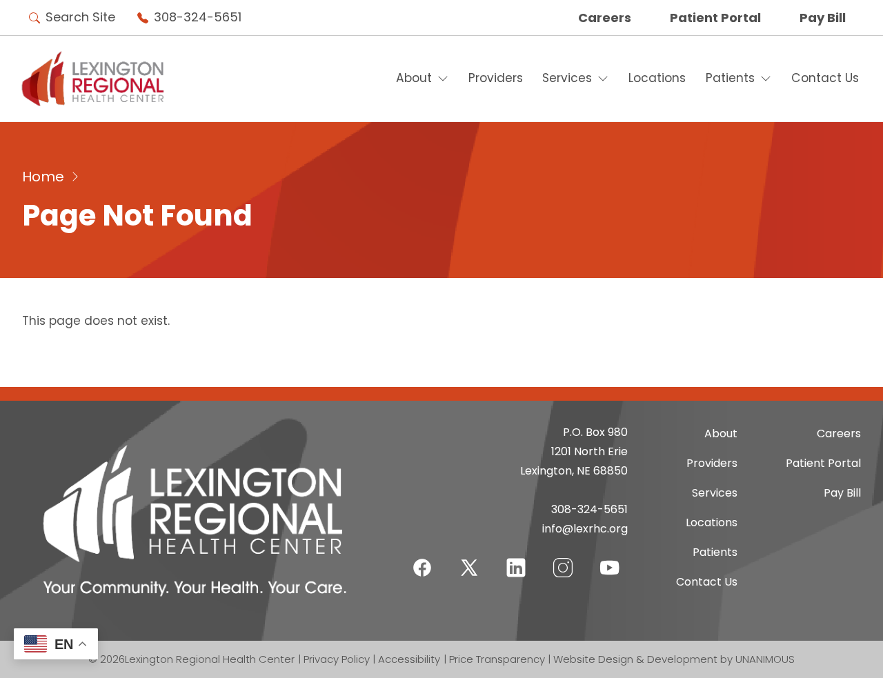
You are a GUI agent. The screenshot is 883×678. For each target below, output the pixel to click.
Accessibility (409, 659)
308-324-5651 (197, 17)
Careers (604, 17)
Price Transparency (497, 659)
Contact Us (825, 78)
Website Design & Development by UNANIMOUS (674, 659)
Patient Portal (715, 17)
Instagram (562, 559)
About (414, 78)
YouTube (609, 559)
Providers (495, 78)
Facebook (422, 559)
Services (567, 78)
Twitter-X (469, 567)
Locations (657, 78)
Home (43, 176)
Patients (730, 78)
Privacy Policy (337, 659)
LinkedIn (516, 559)
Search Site (80, 17)
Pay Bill (823, 17)
